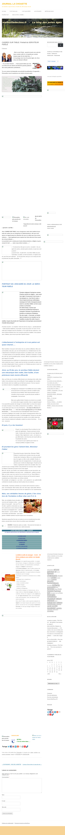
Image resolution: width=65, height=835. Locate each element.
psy (54, 602)
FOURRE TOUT (5, 14)
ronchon (58, 604)
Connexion (49, 693)
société (55, 606)
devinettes (49, 585)
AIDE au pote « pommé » (18, 14)
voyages (50, 611)
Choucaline (19, 752)
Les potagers (37, 11)
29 (52, 671)
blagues (50, 573)
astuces (58, 571)
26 (61, 669)
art (56, 572)
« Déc (48, 673)
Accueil (4, 11)
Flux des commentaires (52, 697)
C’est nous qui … (14, 11)
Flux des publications (52, 695)
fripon (56, 589)
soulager (51, 608)
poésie (50, 602)
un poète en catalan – (52, 620)
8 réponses (4, 48)
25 (59, 669)
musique (51, 598)
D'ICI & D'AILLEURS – (52, 639)
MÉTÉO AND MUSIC (49, 11)
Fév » (60, 673)
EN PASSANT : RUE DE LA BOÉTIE (11, 764)
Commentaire (5, 777)
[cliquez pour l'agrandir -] (22, 91)
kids (48, 593)
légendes (51, 595)
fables (57, 587)
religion (59, 602)
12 (61, 666)
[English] (52, 59)
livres (61, 593)
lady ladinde (53, 593)
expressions (51, 587)
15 (52, 668)
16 (54, 668)
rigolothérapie (51, 604)
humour (57, 591)
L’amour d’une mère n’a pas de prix (32, 764)
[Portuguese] (56, 59)
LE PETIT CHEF (21, 538)
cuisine (54, 579)
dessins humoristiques (53, 582)
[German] (57, 59)
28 (50, 671)
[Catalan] (48, 59)
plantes (56, 600)
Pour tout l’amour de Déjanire (53, 384)
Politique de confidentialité (7, 823)
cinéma (48, 577)
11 (59, 666)
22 (52, 669)
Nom (3, 794)
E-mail (3, 801)
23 (54, 669)
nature (59, 598)
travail (12, 754)
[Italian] (54, 59)
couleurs (49, 579)
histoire (50, 591)
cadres (31, 752)
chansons (52, 575)
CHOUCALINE (26, 754)
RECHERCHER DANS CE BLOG (54, 42)
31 (56, 671)
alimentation (50, 569)
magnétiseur (52, 597)
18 (59, 668)
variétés (59, 608)
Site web (4, 807)
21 (50, 669)
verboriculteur (49, 609)
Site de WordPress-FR (52, 699)
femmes (50, 589)
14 (50, 668)
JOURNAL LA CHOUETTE (14, 4)
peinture (50, 600)
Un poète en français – (52, 645)
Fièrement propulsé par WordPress (22, 823)
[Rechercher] (60, 45)
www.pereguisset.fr (51, 226)
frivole (60, 589)
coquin (58, 577)
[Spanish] (49, 59)
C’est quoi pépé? (26, 11)
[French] (51, 59)
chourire (60, 576)
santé (49, 606)
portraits (36, 752)
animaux (50, 571)
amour (56, 569)
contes (54, 577)
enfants (56, 585)
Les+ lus (57, 593)
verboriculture (55, 609)
